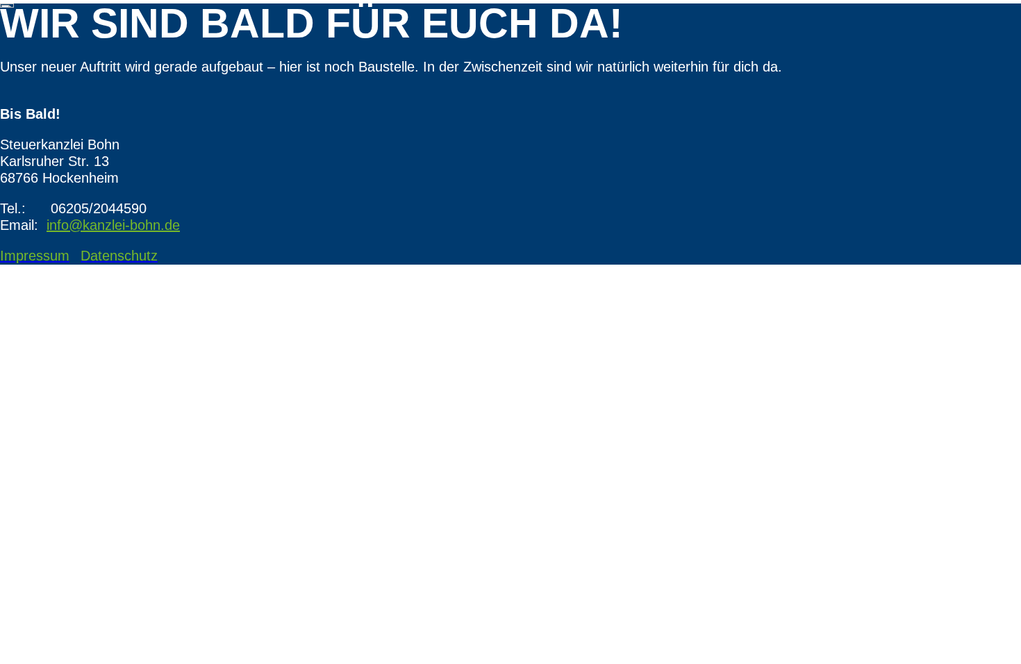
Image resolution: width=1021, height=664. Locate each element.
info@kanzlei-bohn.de (113, 225)
